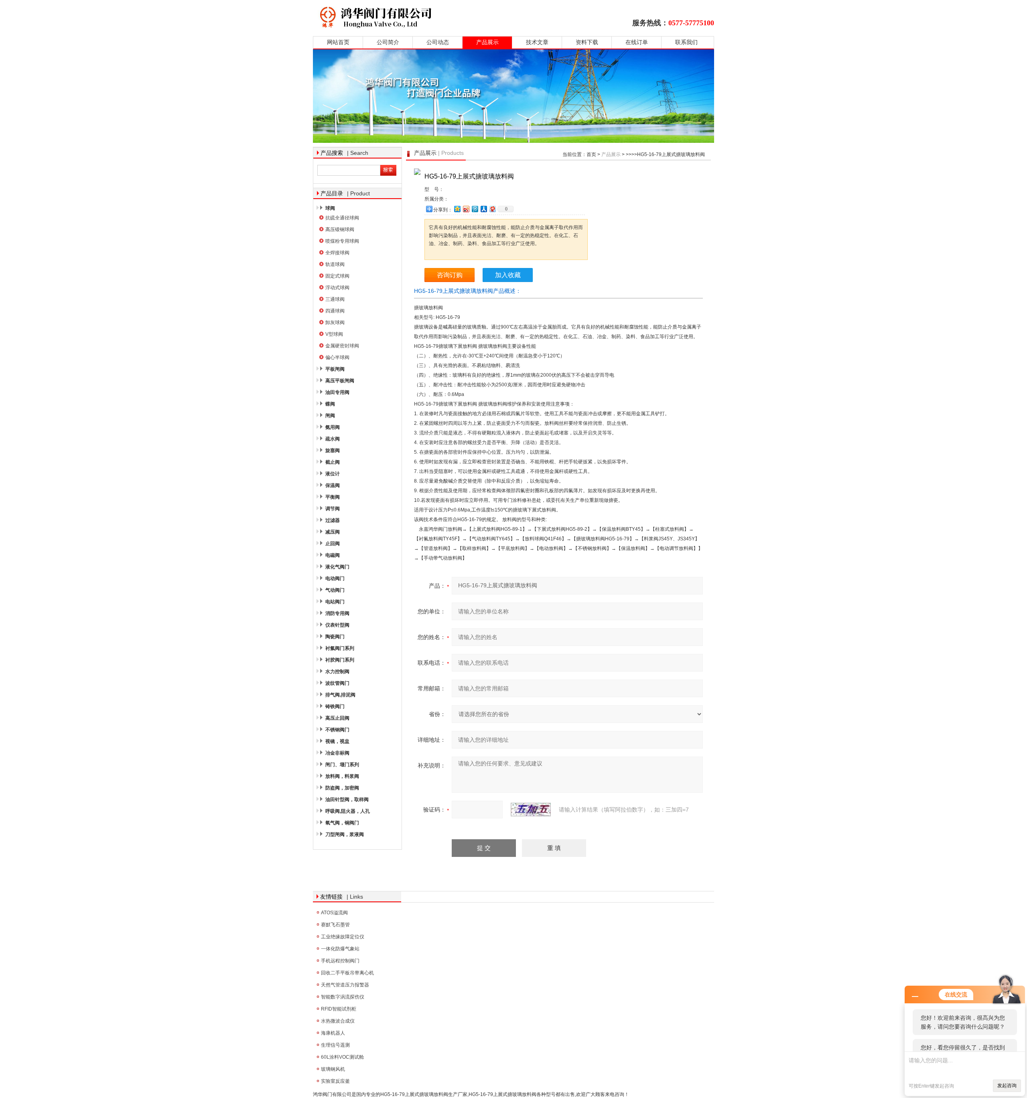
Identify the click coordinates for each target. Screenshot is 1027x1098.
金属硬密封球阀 (342, 346)
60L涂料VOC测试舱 (342, 1057)
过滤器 (332, 520)
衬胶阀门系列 (339, 660)
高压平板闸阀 (339, 381)
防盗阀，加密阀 (342, 788)
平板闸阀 (335, 369)
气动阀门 (335, 590)
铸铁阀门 (335, 706)
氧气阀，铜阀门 (342, 823)
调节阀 (332, 508)
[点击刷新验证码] (531, 809)
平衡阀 (332, 497)
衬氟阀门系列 (339, 648)
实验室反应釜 (335, 1081)
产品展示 (487, 42)
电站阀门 (335, 602)
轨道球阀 (335, 264)
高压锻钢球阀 (339, 229)
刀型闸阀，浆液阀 (344, 834)
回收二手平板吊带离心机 (347, 973)
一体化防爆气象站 (340, 949)
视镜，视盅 (337, 741)
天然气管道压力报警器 (345, 985)
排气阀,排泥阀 (340, 695)
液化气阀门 (337, 567)
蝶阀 (330, 404)
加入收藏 (508, 275)
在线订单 (636, 42)
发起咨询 (1007, 1085)
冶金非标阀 (337, 753)
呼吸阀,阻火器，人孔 (347, 811)
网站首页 (338, 42)
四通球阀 (335, 311)
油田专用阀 (337, 392)
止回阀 (332, 543)
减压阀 (332, 532)
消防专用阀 (337, 613)
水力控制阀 (337, 671)
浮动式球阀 (337, 287)
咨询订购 (450, 275)
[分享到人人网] (483, 209)
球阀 (330, 208)
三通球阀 (335, 299)
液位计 (332, 474)
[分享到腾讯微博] (474, 209)
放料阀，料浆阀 (342, 776)
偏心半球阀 (337, 357)
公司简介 (388, 42)
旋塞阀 (332, 450)
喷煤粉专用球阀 (342, 241)
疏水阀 (332, 439)
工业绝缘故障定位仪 (342, 937)
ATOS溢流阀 (334, 912)
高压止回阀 (337, 718)
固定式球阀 (337, 276)
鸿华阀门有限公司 (426, 17)
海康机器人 (333, 1033)
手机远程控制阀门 (340, 961)
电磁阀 (332, 555)
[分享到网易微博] (492, 209)
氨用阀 (332, 427)
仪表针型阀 (337, 625)
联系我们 (686, 42)
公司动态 (437, 42)
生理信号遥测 (335, 1045)
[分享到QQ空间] (457, 209)
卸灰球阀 (335, 322)
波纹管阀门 (337, 683)
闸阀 (330, 415)
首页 (591, 154)
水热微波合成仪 (338, 1021)
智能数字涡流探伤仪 (342, 997)
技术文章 (537, 42)
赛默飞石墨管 (335, 925)
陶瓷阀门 (335, 636)
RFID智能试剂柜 (338, 1009)
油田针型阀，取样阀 (347, 799)
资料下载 (587, 42)
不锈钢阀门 (337, 730)
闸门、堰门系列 (342, 764)
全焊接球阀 (337, 253)
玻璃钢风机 (333, 1069)
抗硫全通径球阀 (342, 218)
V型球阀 (334, 334)
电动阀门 (335, 578)
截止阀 (332, 462)
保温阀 (332, 485)
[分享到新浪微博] (465, 209)
